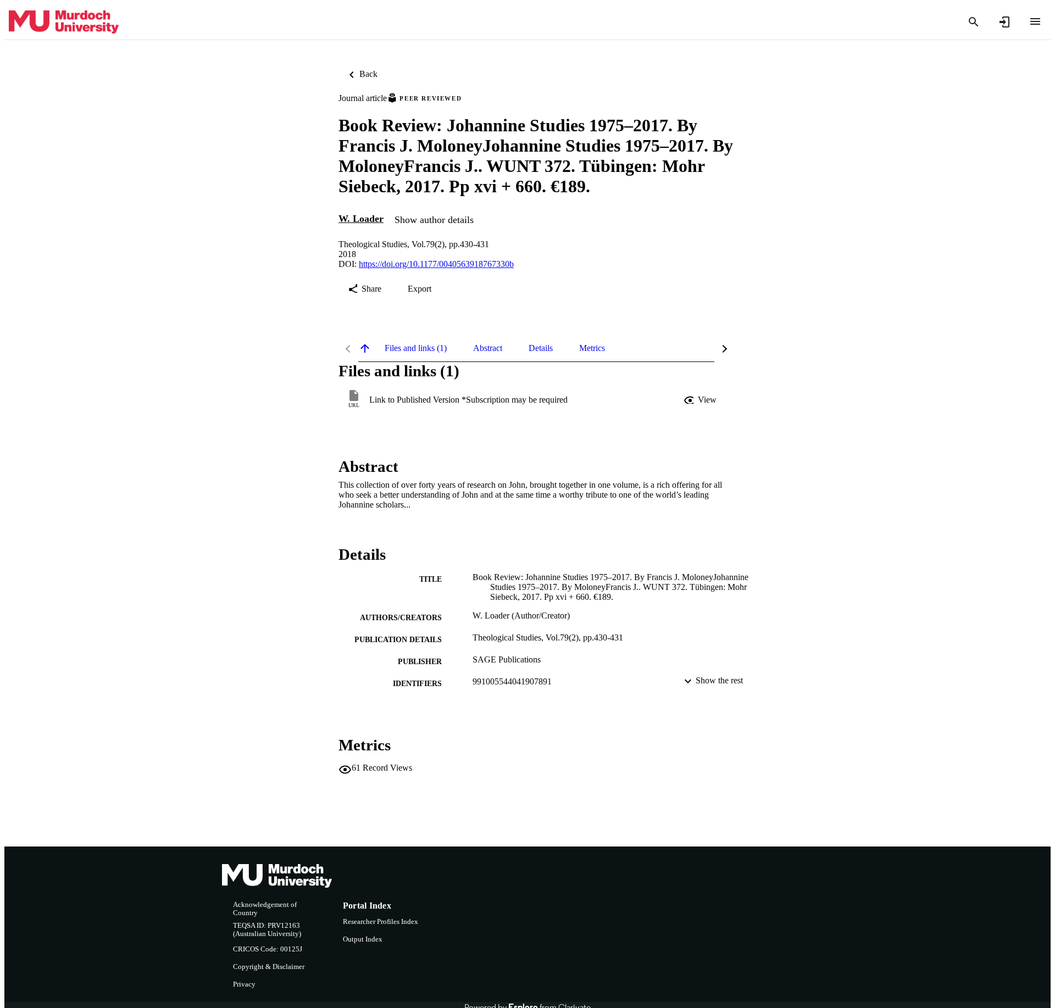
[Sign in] (1004, 22)
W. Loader (361, 218)
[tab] (415, 348)
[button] (701, 400)
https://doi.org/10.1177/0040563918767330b (436, 264)
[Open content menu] (1035, 21)
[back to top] (364, 348)
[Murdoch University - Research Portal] (64, 22)
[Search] (974, 22)
